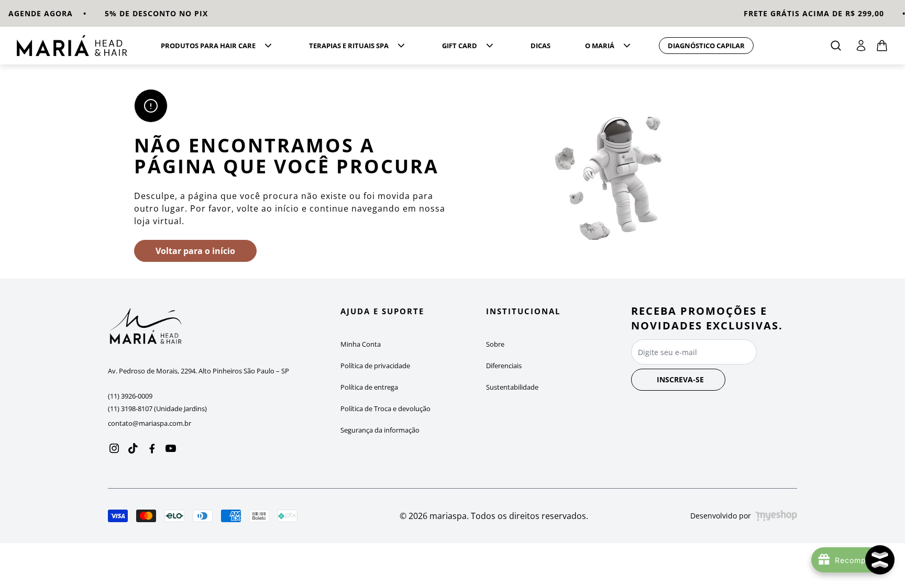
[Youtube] (170, 448)
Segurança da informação (380, 430)
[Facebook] (152, 448)
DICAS (540, 45)
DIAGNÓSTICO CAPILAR (706, 45)
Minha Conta (360, 344)
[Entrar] (861, 45)
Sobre (495, 344)
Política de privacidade (375, 365)
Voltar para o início (195, 251)
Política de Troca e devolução (385, 408)
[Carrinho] (76, 45)
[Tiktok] (133, 448)
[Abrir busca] (835, 45)
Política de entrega (369, 387)
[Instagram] (114, 448)
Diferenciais (504, 365)
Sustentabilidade (512, 387)
